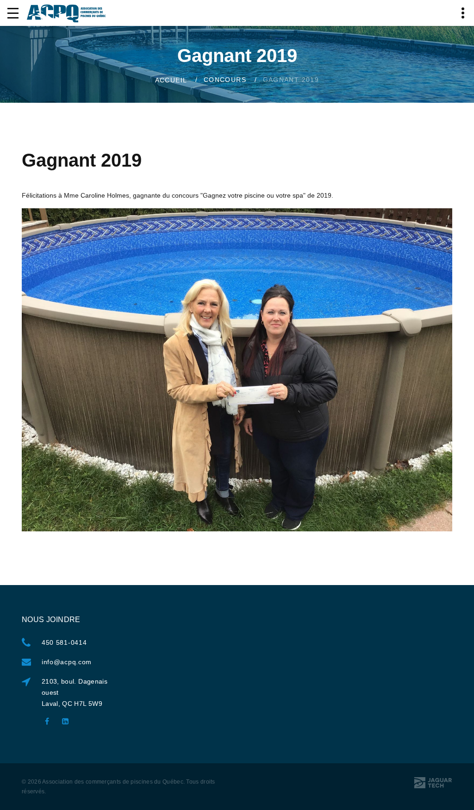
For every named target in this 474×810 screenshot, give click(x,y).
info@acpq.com (67, 662)
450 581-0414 (64, 642)
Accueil (171, 79)
